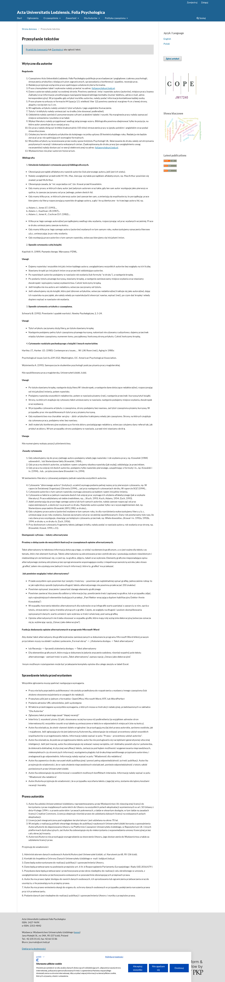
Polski (167, 43)
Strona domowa (29, 29)
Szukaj (202, 18)
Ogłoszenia (32, 18)
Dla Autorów (91, 18)
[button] (40, 957)
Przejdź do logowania (37, 49)
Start (19, 18)
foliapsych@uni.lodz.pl (103, 88)
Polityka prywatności (114, 956)
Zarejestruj (192, 2)
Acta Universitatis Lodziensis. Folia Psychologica (61, 12)
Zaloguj (204, 2)
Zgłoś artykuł (172, 58)
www (77, 932)
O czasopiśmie (51, 18)
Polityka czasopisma (115, 18)
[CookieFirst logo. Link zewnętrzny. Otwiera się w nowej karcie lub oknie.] (37, 960)
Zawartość (71, 18)
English (167, 38)
